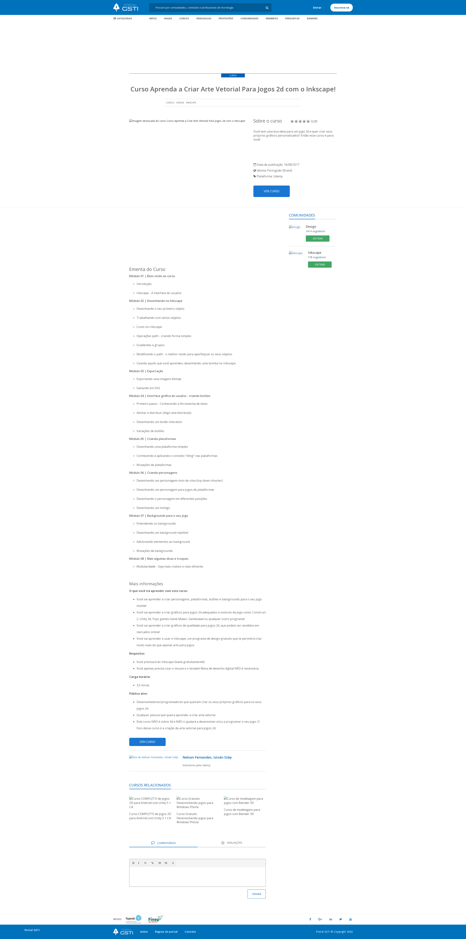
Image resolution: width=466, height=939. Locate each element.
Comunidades (249, 18)
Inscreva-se (341, 7)
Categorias (124, 18)
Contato (190, 931)
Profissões (226, 18)
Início (153, 18)
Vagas (168, 18)
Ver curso (271, 191)
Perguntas (292, 18)
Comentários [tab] (166, 843)
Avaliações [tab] (234, 842)
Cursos (184, 18)
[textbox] (197, 876)
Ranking (312, 18)
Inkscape (191, 102)
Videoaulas (203, 18)
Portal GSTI (125, 7)
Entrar (317, 7)
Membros (272, 18)
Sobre (144, 931)
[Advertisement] (233, 47)
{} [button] (173, 862)
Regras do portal (166, 931)
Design (180, 102)
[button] (133, 863)
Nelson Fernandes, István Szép (207, 757)
